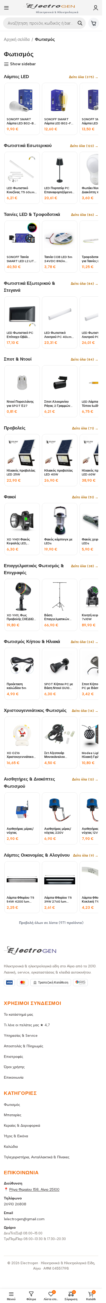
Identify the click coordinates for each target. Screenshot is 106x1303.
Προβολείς (14, 427)
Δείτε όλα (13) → (85, 779)
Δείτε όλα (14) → (85, 711)
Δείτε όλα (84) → (84, 284)
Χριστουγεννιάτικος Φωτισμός (35, 710)
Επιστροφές (13, 1056)
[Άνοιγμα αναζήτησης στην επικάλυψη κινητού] (44, 23)
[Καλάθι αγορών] (93, 23)
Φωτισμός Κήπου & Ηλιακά (32, 641)
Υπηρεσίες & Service (21, 1035)
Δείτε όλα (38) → (84, 566)
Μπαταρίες (12, 1115)
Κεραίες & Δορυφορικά (22, 1125)
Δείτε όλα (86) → (84, 215)
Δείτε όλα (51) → (85, 497)
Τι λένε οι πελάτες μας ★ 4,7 (27, 1025)
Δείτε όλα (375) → (83, 77)
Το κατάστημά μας (18, 1014)
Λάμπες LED (16, 76)
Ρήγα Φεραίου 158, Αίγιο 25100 (34, 1189)
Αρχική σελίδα (17, 39)
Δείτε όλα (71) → (85, 428)
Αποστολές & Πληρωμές (23, 1046)
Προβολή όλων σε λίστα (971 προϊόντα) (51, 923)
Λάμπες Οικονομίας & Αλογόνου (37, 855)
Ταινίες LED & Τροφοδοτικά (32, 214)
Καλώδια (11, 1146)
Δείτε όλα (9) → (85, 855)
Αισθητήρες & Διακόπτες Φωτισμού (29, 782)
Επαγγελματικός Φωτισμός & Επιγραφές (34, 569)
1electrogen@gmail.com (24, 1219)
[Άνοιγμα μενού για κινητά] (6, 8)
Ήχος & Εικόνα (16, 1136)
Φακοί (10, 496)
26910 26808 (15, 1204)
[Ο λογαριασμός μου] (96, 8)
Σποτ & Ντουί (18, 359)
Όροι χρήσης (14, 1067)
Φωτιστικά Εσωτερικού (28, 145)
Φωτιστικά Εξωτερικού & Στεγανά (29, 287)
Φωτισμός (12, 1105)
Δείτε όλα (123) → (84, 146)
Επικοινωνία (13, 1077)
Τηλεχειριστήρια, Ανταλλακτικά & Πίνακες (36, 1157)
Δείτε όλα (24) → (84, 642)
